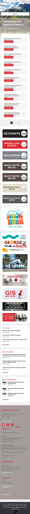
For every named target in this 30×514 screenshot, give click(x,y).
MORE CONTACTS (6, 494)
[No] (28, 508)
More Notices (5, 344)
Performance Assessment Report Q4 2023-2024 (12, 70)
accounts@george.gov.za (8, 485)
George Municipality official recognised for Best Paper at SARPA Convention (14, 362)
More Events (5, 399)
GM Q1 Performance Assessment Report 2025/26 (12, 54)
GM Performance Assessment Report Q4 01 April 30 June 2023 (12, 113)
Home (4, 28)
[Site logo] (15, 9)
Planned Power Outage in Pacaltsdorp (11, 335)
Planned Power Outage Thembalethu (11, 330)
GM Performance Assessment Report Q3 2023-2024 (11, 78)
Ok (15, 511)
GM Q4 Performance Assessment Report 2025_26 (12, 39)
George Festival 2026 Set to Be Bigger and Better (14, 367)
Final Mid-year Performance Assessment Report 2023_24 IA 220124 (12, 96)
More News (5, 372)
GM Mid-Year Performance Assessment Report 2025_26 (11, 47)
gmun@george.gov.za (7, 421)
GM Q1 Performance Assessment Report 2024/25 (12, 62)
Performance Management (14, 28)
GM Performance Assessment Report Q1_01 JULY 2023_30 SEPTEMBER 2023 (11, 105)
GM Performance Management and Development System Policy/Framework (12, 87)
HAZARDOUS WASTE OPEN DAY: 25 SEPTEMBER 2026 (16, 383)
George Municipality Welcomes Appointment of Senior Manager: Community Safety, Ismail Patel (14, 355)
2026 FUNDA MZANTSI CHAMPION (16, 388)
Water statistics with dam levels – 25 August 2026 (14, 339)
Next (19, 122)
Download (9, 42)
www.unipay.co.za (6, 487)
